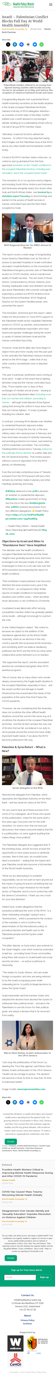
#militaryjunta (37, 503)
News (15, 1151)
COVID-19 (6, 1148)
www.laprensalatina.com (31, 1089)
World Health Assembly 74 (14, 29)
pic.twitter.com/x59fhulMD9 (21, 518)
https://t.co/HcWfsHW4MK (28, 514)
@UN (35, 491)
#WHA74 (10, 491)
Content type (44, 1146)
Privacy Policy (27, 1320)
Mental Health (8, 1180)
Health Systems (18, 1148)
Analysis (12, 1146)
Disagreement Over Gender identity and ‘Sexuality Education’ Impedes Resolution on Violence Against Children (26, 1214)
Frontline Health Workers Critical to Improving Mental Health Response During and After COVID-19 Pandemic (27, 1172)
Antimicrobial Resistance (27, 1146)
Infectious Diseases (33, 1148)
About (27, 1315)
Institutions (7, 1151)
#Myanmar (11, 499)
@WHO (15, 507)
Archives (27, 1323)
